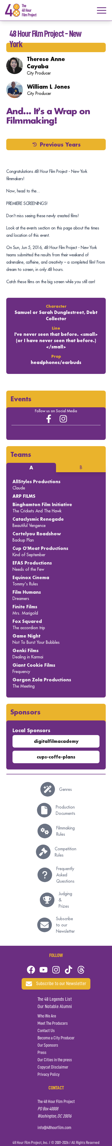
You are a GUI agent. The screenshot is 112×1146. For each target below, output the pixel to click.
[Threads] (81, 970)
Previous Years (60, 144)
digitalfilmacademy (56, 741)
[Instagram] (63, 419)
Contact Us (46, 1030)
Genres (65, 789)
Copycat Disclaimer (53, 1067)
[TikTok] (68, 970)
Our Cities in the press (55, 1060)
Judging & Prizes (65, 900)
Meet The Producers (53, 1023)
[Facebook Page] (49, 419)
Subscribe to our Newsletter (65, 925)
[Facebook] (31, 970)
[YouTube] (43, 970)
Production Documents (65, 810)
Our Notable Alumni (55, 1006)
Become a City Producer (56, 1038)
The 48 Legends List (55, 999)
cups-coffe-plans (56, 757)
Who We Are (47, 1016)
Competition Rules (65, 852)
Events (21, 399)
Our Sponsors (48, 1045)
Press (42, 1052)
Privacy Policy (49, 1074)
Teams (20, 454)
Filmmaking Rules (65, 831)
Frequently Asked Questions (65, 875)
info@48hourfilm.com (54, 1127)
